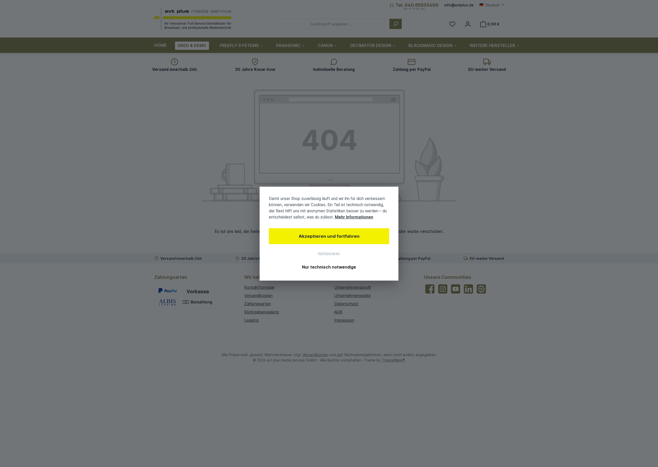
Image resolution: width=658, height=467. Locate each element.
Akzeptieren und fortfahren (329, 236)
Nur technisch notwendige (329, 267)
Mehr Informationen (354, 217)
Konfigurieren (329, 253)
